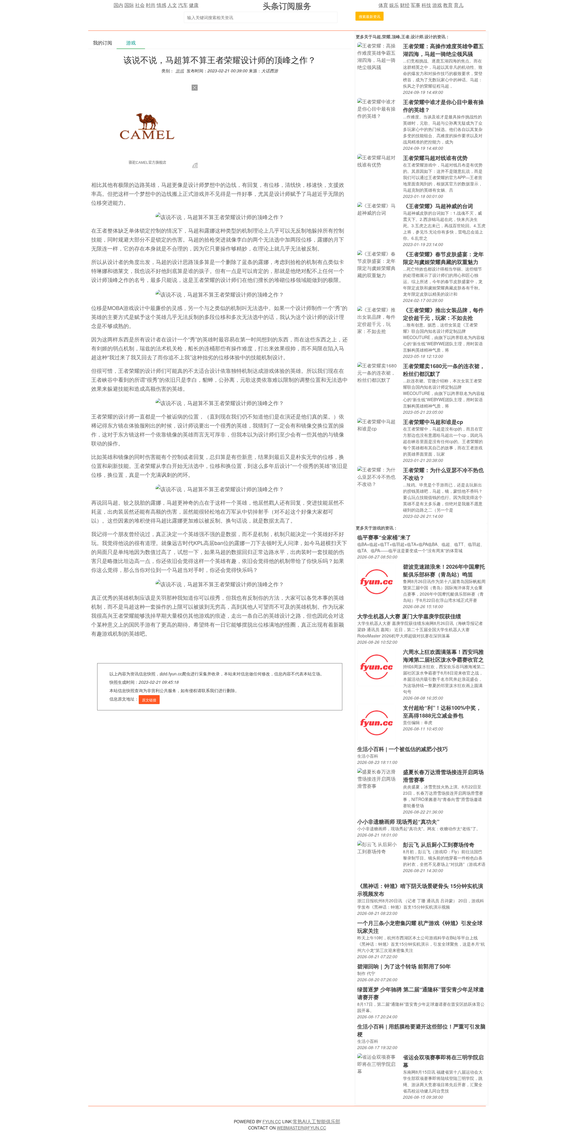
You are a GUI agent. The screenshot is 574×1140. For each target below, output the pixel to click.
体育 (383, 4)
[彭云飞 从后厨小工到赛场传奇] (378, 847)
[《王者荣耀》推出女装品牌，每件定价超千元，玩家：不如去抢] (378, 319)
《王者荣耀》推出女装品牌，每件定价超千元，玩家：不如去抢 (443, 314)
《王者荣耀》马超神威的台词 (438, 206)
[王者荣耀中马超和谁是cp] (378, 424)
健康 (194, 4)
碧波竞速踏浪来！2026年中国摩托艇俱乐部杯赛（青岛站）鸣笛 (444, 570)
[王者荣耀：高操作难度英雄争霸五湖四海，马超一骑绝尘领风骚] (378, 55)
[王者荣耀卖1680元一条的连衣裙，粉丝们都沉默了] (378, 372)
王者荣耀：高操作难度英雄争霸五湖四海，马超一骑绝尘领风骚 (443, 50)
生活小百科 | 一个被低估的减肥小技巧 (402, 749)
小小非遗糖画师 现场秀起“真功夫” (398, 821)
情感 (161, 4)
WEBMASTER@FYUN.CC (301, 1128)
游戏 (437, 4)
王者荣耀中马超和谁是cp (433, 422)
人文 (172, 4)
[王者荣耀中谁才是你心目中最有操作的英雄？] (378, 108)
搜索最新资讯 (369, 16)
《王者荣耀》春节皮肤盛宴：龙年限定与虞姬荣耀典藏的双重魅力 (443, 258)
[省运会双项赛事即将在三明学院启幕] (378, 1063)
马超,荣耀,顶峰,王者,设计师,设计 (403, 36)
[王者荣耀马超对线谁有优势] (378, 160)
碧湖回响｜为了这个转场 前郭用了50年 (404, 966)
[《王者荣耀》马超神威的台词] (378, 208)
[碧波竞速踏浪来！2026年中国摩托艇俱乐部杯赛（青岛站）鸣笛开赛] (376, 581)
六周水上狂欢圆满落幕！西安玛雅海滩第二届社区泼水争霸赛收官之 (443, 655)
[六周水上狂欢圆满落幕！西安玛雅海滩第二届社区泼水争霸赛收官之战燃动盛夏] (376, 666)
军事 (415, 4)
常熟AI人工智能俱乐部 (316, 1121)
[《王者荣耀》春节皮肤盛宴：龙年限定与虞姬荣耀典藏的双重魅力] (378, 263)
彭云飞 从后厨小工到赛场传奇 (438, 844)
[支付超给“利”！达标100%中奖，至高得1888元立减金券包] (376, 722)
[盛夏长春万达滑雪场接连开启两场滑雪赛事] (378, 778)
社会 (140, 4)
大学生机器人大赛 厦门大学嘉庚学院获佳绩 (409, 616)
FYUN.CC (271, 1121)
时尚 (150, 4)
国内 (118, 4)
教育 (448, 4)
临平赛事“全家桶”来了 (384, 537)
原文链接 (149, 699)
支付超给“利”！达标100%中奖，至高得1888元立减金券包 (442, 711)
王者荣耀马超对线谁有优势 (435, 158)
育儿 (458, 4)
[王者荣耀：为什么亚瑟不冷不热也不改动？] (378, 476)
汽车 (183, 4)
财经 (405, 4)
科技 (426, 4)
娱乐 (394, 4)
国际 (129, 4)
